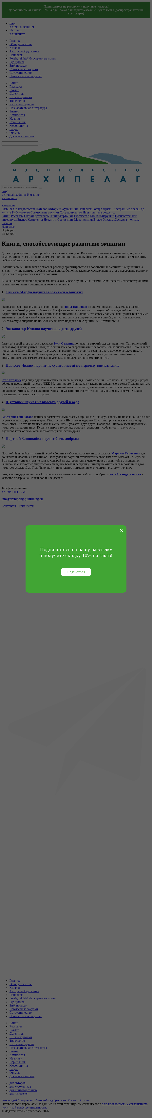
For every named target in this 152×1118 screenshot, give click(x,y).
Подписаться (76, 572)
